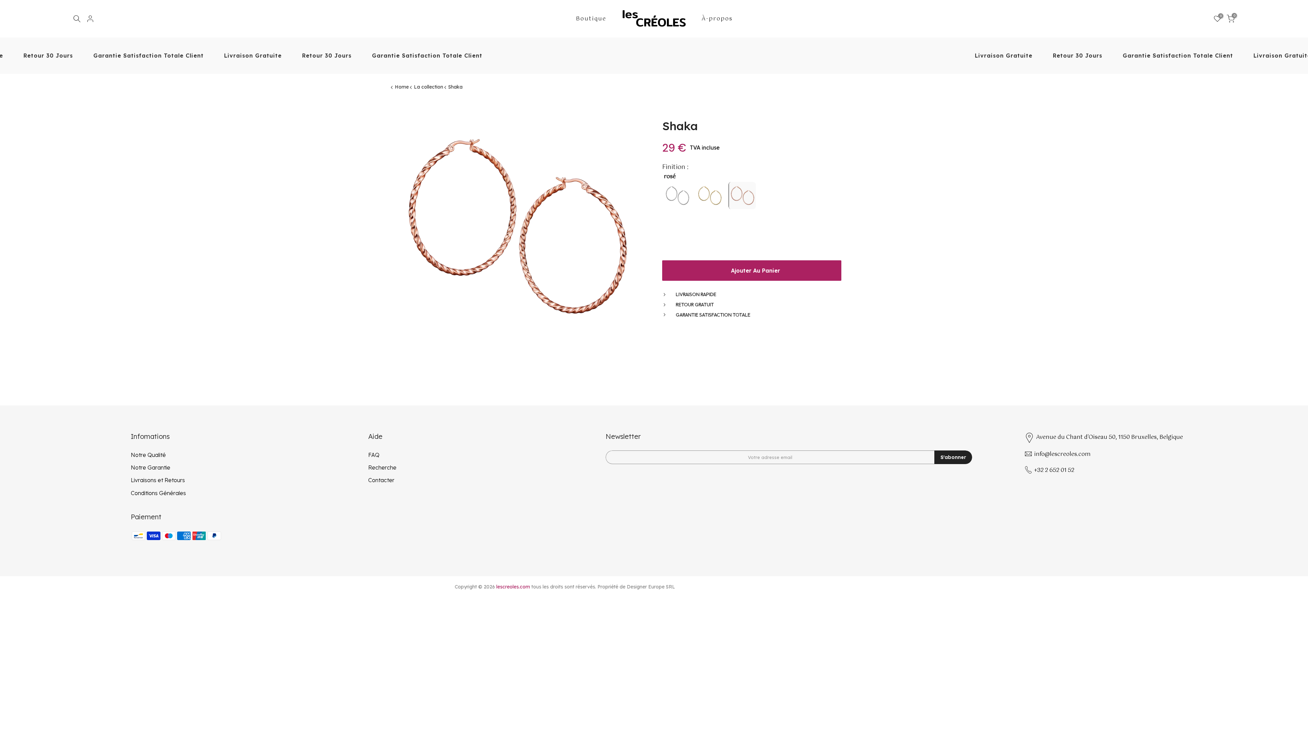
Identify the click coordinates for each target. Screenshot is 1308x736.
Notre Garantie (150, 467)
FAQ (373, 454)
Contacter (381, 480)
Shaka (455, 87)
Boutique (591, 19)
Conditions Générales (158, 493)
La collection (428, 87)
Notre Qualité (148, 454)
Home (402, 87)
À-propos (717, 19)
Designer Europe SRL (651, 587)
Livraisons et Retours (158, 480)
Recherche (382, 467)
